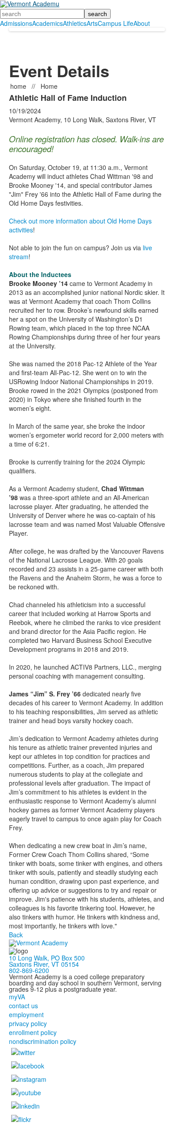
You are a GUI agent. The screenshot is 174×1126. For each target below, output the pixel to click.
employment (26, 1014)
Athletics (75, 23)
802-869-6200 (29, 970)
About (141, 23)
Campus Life (115, 23)
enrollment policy (33, 1032)
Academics (47, 23)
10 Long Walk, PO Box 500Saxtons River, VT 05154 (47, 961)
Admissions (16, 23)
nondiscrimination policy (42, 1041)
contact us (23, 1005)
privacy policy (28, 1023)
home (19, 86)
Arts (92, 23)
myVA (17, 996)
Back (16, 934)
